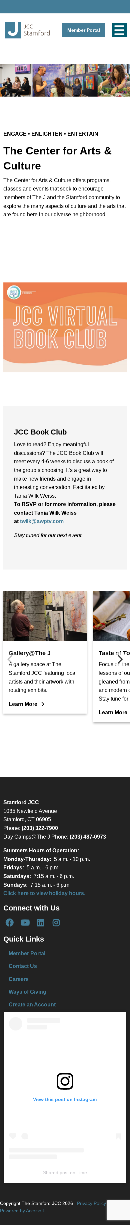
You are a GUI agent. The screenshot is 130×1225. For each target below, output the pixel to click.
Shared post (56, 1172)
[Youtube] (25, 922)
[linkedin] (40, 922)
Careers (19, 979)
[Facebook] (9, 922)
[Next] (119, 659)
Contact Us (23, 966)
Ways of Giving (27, 992)
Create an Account (32, 1004)
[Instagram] (56, 922)
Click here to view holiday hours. (44, 893)
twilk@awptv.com (42, 521)
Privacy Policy (91, 1203)
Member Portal (83, 30)
